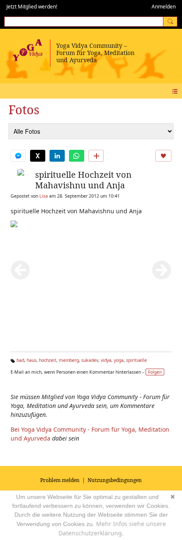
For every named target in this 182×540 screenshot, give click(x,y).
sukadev (89, 360)
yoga (119, 360)
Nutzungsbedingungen (115, 480)
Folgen (155, 372)
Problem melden (60, 480)
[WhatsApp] (76, 156)
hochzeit (47, 360)
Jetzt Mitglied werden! (31, 6)
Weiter (161, 270)
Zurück (20, 270)
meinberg (69, 360)
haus (31, 360)
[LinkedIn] (57, 156)
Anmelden (164, 6)
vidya (106, 360)
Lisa (43, 196)
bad (20, 360)
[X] (37, 156)
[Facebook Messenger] (18, 156)
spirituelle (136, 360)
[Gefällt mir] (163, 156)
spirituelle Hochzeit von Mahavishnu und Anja (83, 180)
